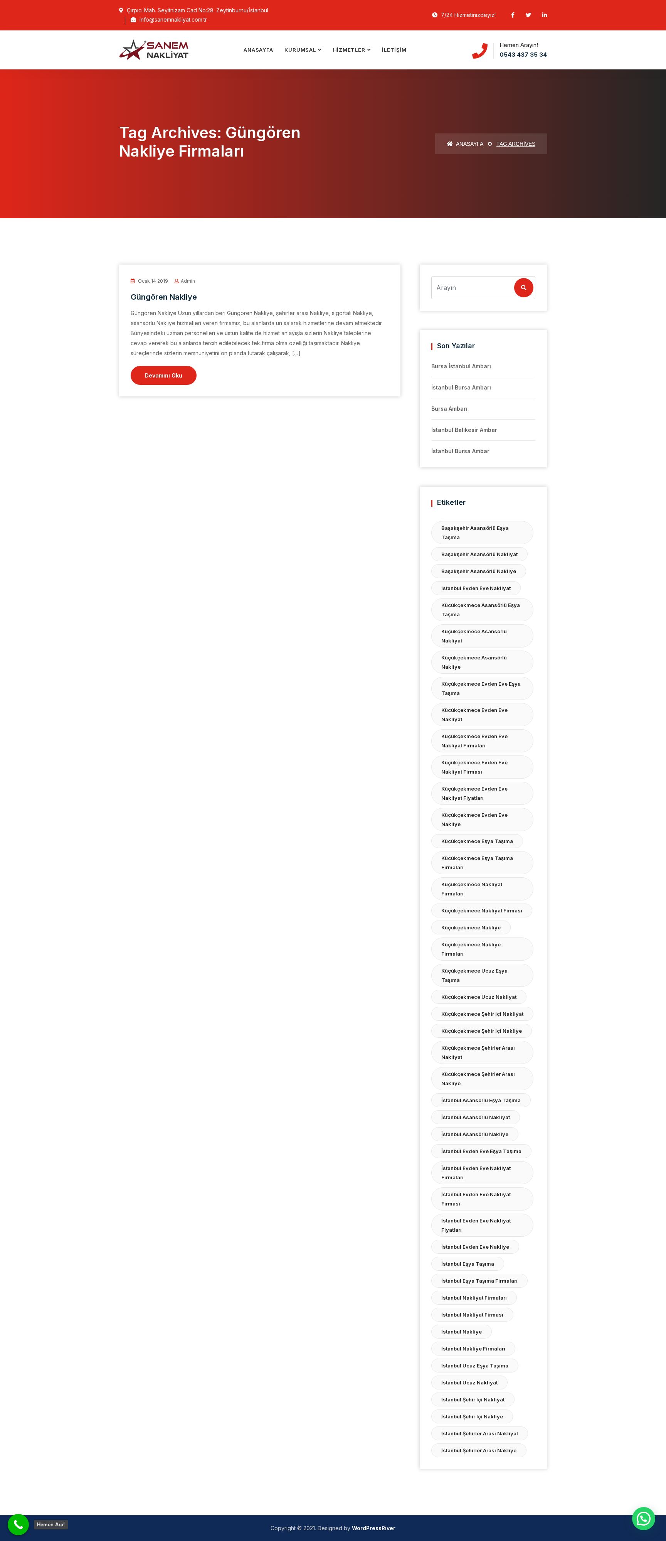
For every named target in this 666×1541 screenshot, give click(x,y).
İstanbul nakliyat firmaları (474, 1298)
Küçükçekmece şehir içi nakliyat (482, 1014)
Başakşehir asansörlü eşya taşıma (475, 532)
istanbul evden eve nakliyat (476, 588)
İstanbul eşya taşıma (467, 1264)
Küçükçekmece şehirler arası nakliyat (478, 1052)
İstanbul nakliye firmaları (473, 1348)
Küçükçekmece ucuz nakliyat (478, 997)
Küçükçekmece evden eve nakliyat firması (474, 767)
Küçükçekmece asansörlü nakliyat (474, 636)
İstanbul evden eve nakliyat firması (476, 1199)
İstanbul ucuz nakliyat (469, 1382)
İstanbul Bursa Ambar (460, 451)
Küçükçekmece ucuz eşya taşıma (474, 975)
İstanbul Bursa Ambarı (461, 387)
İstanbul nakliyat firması (472, 1315)
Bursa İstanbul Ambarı (461, 366)
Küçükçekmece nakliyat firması (481, 910)
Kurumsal (300, 50)
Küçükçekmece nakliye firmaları (471, 949)
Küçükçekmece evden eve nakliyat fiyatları (474, 793)
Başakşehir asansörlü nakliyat (479, 554)
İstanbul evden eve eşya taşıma (481, 1151)
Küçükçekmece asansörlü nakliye (474, 662)
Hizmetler (349, 50)
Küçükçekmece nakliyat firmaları (471, 889)
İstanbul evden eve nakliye (475, 1247)
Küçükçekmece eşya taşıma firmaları (477, 862)
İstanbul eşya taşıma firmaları (479, 1281)
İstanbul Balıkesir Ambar (464, 430)
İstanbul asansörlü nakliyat (475, 1117)
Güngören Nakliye (164, 297)
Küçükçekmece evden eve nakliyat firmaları (474, 741)
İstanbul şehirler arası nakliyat (479, 1433)
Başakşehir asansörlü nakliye (478, 571)
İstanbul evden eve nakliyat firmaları (476, 1172)
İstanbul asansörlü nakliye (474, 1134)
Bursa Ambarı (449, 408)
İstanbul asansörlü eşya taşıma (481, 1100)
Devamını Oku (163, 375)
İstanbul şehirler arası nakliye (478, 1450)
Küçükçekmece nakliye (471, 927)
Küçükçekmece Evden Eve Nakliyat (474, 714)
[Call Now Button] (18, 1524)
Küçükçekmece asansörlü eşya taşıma (480, 609)
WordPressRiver (373, 1528)
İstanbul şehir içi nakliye (472, 1416)
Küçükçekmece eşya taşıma (477, 841)
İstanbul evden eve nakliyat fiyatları (476, 1225)
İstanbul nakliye (461, 1332)
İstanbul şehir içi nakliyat (473, 1399)
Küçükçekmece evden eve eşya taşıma (481, 688)
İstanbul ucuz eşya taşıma (474, 1365)
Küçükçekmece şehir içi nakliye (481, 1031)
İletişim (394, 50)
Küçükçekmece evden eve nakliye (474, 819)
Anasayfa (258, 50)
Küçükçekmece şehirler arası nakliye (478, 1078)
